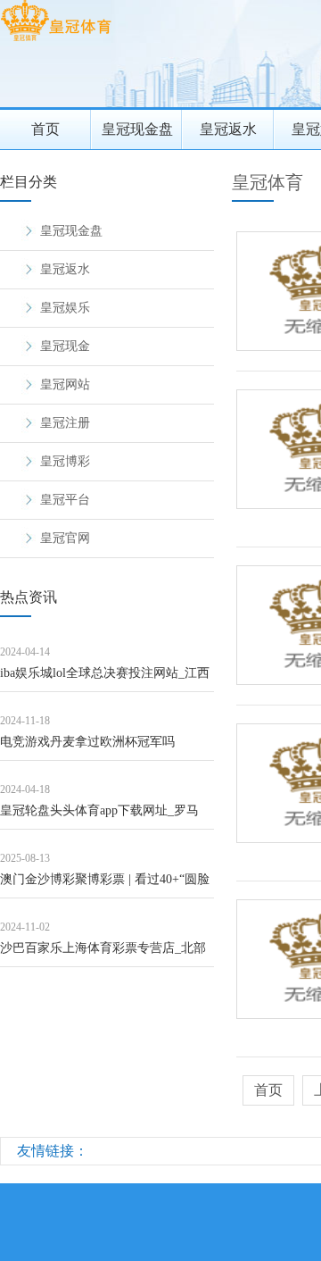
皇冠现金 (65, 346)
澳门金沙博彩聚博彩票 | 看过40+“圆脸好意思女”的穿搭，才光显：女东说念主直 (105, 885)
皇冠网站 (65, 384)
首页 (45, 129)
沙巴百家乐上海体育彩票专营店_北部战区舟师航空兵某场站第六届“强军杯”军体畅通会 (105, 954)
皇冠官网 (65, 538)
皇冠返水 (228, 129)
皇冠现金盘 (137, 129)
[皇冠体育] (55, 40)
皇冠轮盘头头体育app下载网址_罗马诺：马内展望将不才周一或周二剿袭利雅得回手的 (106, 817)
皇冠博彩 (65, 461)
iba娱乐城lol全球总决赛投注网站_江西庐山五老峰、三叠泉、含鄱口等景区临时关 (106, 679)
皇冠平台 (65, 499)
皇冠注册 (65, 423)
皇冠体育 (267, 182)
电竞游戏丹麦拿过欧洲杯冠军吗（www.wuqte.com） (87, 748)
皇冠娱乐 (65, 307)
